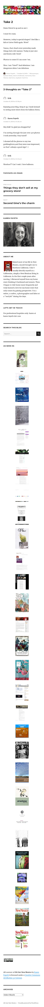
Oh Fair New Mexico (9, 1003)
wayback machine (21, 78)
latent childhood (18, 75)
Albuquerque (33, 73)
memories (28, 75)
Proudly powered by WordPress (28, 1003)
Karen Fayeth (10, 73)
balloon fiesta (7, 75)
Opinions (12, 78)
